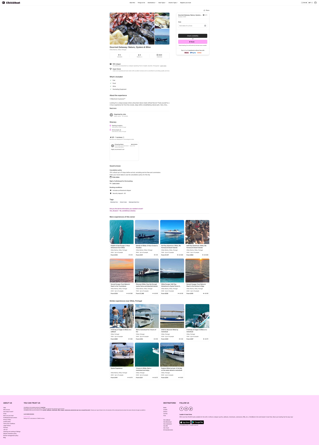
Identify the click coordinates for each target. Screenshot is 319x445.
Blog (4, 437)
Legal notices (7, 425)
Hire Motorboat (167, 422)
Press (4, 413)
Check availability (192, 36)
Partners (5, 427)
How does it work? (8, 411)
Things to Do (141, 2)
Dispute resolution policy (10, 433)
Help (4, 407)
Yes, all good (114, 210)
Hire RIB (165, 426)
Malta (164, 407)
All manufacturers (168, 430)
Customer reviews (29, 414)
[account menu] (315, 2)
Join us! (5, 429)
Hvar (164, 415)
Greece (165, 411)
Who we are (6, 409)
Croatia (165, 409)
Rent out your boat (8, 415)
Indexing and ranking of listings (11, 431)
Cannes (165, 413)
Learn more (115, 183)
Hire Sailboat (166, 420)
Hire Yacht (166, 428)
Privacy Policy (7, 419)
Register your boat (185, 2)
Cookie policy (7, 421)
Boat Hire (132, 2)
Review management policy (10, 435)
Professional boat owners (10, 417)
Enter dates (115, 177)
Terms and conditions (9, 423)
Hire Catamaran (167, 424)
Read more (113, 108)
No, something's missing (127, 210)
